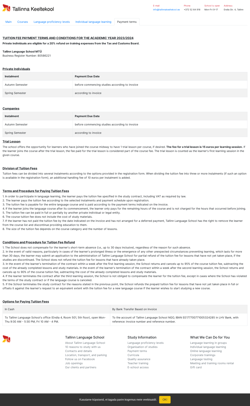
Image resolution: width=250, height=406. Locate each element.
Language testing (201, 359)
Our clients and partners (80, 367)
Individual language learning (93, 21)
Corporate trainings (202, 355)
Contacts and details (78, 351)
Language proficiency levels (52, 21)
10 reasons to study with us (83, 347)
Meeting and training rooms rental (212, 363)
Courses (22, 21)
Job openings (74, 363)
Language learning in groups (208, 342)
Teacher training (138, 363)
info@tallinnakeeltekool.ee (166, 9)
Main (8, 21)
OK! (165, 399)
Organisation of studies (142, 347)
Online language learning (206, 351)
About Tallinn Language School (85, 342)
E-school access (138, 367)
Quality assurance (139, 359)
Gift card (196, 367)
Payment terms (137, 351)
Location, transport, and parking (86, 355)
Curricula (133, 355)
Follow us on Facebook (80, 359)
